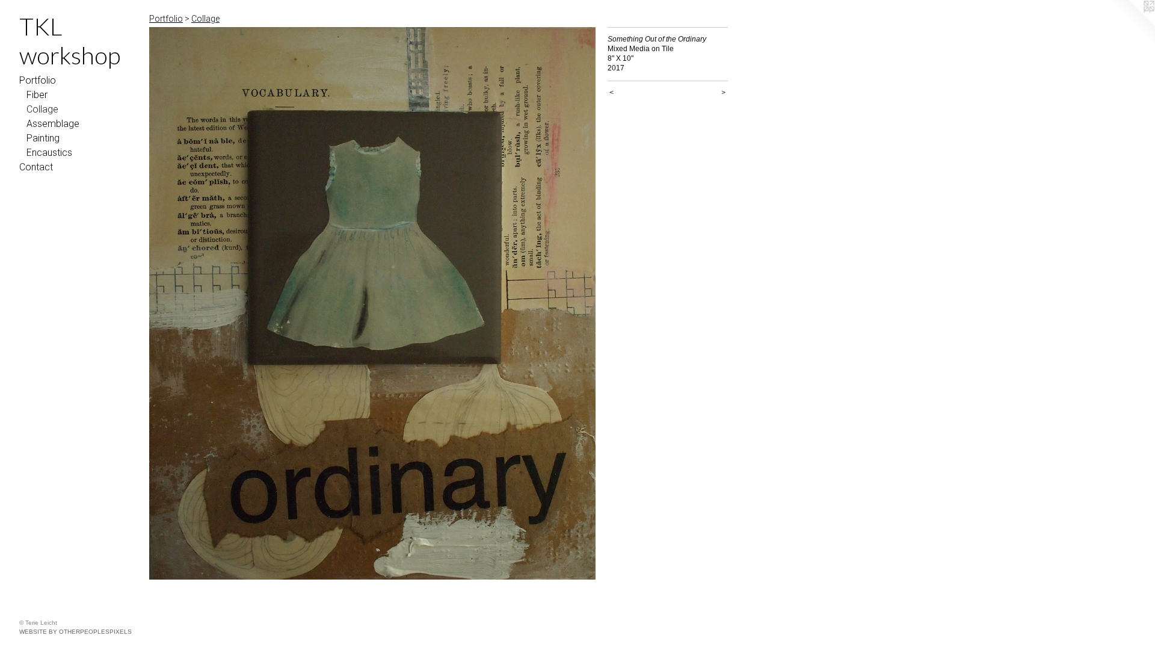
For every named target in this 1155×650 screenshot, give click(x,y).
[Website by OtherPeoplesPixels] (1131, 24)
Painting (43, 138)
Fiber (37, 95)
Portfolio (37, 80)
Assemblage (52, 123)
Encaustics (49, 152)
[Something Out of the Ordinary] (372, 303)
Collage (42, 109)
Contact (36, 167)
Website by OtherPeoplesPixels (75, 631)
